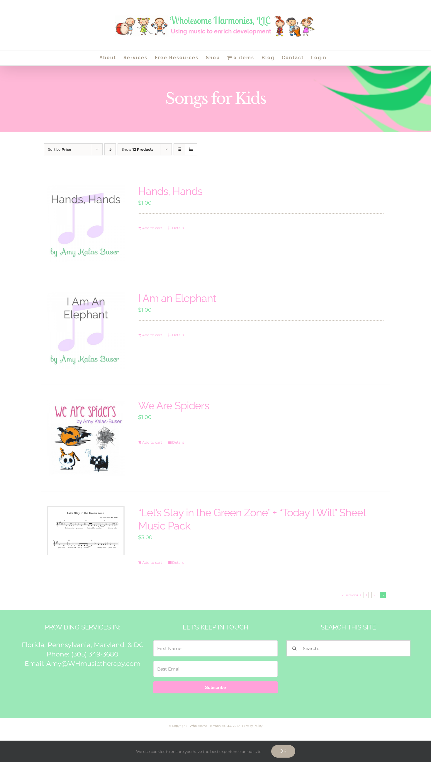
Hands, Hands (170, 191)
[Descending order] (110, 149)
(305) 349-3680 (94, 654)
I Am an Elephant (177, 298)
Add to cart (152, 228)
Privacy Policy (252, 726)
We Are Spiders (173, 405)
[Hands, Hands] (86, 223)
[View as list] (191, 149)
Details (178, 228)
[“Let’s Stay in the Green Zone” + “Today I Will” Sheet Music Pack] (86, 530)
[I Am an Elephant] (86, 330)
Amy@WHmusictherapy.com (93, 664)
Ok (283, 751)
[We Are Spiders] (86, 438)
